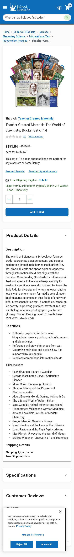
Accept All (46, 544)
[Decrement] (9, 199)
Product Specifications (43, 171)
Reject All (21, 544)
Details (43, 180)
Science (44, 32)
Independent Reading (15, 40)
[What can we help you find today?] (67, 17)
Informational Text (39, 36)
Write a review (36, 136)
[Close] (60, 511)
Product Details (15, 171)
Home (6, 32)
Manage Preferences (33, 534)
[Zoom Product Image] (62, 67)
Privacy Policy (23, 526)
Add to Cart (37, 212)
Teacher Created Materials (35, 118)
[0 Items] (67, 7)
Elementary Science (14, 36)
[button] (59, 7)
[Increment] (29, 199)
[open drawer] (5, 7)
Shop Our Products (24, 32)
